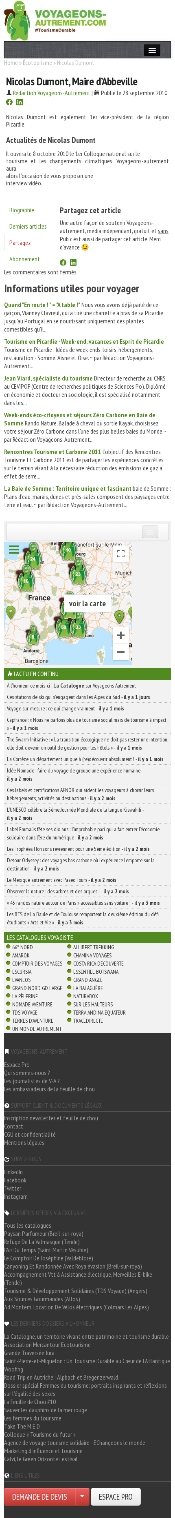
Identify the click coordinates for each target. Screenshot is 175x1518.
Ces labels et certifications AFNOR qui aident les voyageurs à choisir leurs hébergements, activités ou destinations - (80, 794)
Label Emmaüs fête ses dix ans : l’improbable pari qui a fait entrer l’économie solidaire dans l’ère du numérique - (83, 833)
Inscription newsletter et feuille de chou (51, 1118)
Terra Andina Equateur (99, 1012)
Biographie (21, 210)
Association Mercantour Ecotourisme (47, 1344)
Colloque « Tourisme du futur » (40, 1434)
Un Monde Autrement (36, 1029)
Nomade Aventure (32, 1004)
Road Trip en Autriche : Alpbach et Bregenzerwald (61, 1377)
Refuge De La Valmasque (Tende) (42, 1242)
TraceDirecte (88, 1020)
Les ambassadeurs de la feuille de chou (49, 1089)
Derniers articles (28, 226)
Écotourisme (37, 62)
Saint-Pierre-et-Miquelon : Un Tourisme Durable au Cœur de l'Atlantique (87, 1361)
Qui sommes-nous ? (27, 1072)
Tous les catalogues (27, 1225)
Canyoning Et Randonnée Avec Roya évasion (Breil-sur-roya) (73, 1266)
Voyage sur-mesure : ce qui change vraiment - (65, 708)
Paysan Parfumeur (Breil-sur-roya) (43, 1233)
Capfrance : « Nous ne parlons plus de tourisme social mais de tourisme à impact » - (86, 724)
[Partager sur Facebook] (9, 103)
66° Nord (22, 947)
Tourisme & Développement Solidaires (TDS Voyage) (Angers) (75, 1291)
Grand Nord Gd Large (37, 988)
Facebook (15, 1180)
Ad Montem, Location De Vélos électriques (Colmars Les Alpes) (76, 1307)
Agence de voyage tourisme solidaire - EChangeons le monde (74, 1442)
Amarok (21, 955)
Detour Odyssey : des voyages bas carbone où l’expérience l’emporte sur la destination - (81, 864)
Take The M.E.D (22, 1426)
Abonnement (24, 259)
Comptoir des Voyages (37, 963)
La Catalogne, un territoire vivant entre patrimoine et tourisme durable (86, 1336)
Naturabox (85, 996)
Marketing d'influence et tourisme (43, 1451)
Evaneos (21, 980)
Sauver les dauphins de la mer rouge (45, 1410)
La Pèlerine (25, 996)
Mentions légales (24, 1142)
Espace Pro (17, 1064)
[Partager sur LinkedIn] (19, 103)
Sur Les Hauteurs (93, 1004)
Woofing (13, 1369)
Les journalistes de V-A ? (32, 1081)
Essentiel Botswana (95, 971)
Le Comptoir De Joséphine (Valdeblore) (48, 1258)
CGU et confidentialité (30, 1134)
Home (11, 62)
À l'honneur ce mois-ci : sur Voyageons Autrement (71, 685)
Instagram (16, 1196)
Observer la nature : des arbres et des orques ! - (68, 891)
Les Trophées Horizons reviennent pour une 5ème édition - (78, 848)
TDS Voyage (24, 1012)
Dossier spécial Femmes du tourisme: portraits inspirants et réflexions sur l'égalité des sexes (85, 1389)
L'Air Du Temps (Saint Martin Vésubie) (46, 1250)
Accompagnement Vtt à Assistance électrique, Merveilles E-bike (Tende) (78, 1278)
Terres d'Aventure (32, 1020)
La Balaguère (88, 988)
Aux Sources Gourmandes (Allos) (42, 1299)
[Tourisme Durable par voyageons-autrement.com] (55, 20)
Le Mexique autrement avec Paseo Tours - (61, 880)
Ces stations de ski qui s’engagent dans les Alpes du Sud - (78, 697)
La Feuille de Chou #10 (30, 1402)
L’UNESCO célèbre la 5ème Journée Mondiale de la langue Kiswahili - (75, 813)
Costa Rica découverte (98, 963)
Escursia (21, 971)
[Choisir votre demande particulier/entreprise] (82, 1497)
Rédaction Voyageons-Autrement (51, 93)
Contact (13, 1126)
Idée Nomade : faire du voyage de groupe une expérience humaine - (75, 774)
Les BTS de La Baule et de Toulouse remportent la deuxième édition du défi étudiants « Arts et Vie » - (83, 918)
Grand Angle (88, 980)
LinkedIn (13, 1172)
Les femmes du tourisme (32, 1418)
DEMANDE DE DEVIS (39, 1496)
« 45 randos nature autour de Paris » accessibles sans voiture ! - (83, 902)
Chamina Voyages (92, 955)
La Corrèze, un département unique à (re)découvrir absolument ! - (85, 759)
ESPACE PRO (116, 1496)
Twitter (12, 1188)
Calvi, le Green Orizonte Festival (41, 1459)
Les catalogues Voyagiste (40, 937)
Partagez (20, 242)
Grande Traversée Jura (29, 1353)
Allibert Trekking (93, 947)
